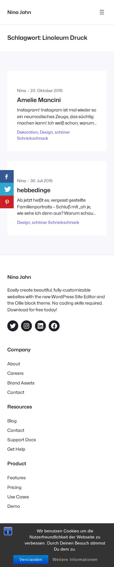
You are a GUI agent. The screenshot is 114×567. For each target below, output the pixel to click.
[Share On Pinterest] (7, 202)
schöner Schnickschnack (55, 222)
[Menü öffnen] (102, 12)
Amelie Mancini (39, 100)
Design (46, 132)
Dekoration (27, 132)
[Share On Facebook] (7, 176)
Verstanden (30, 559)
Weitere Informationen (75, 559)
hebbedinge (33, 190)
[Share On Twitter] (7, 189)
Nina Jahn (19, 12)
